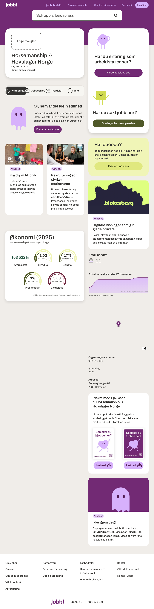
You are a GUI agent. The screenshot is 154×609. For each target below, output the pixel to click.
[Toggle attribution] (145, 348)
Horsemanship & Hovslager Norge (29, 242)
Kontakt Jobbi (125, 575)
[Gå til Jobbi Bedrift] (53, 5)
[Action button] (116, 15)
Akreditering (12, 588)
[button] (119, 324)
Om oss (9, 569)
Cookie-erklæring (53, 575)
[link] (24, 179)
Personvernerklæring (55, 569)
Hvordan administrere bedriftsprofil (92, 571)
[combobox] (77, 15)
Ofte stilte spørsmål (16, 575)
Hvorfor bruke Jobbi (91, 579)
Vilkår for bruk (13, 582)
